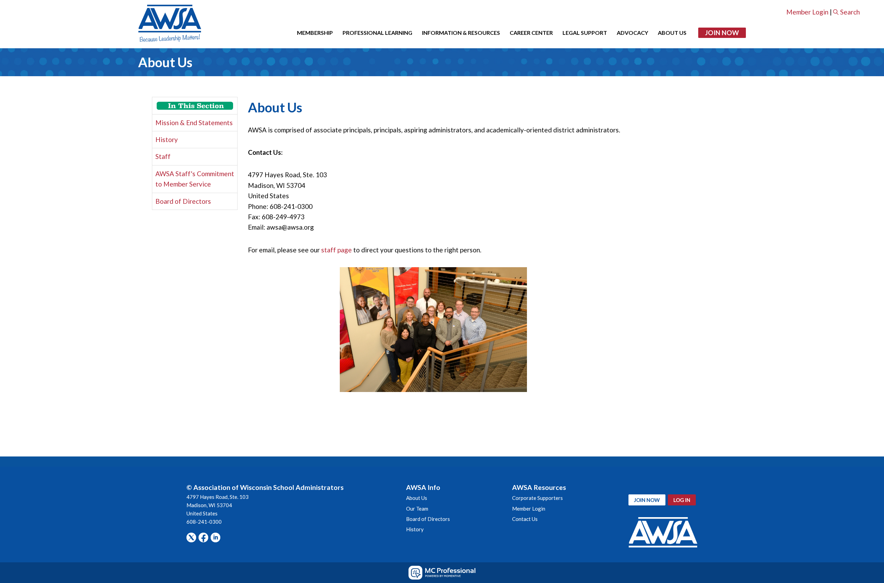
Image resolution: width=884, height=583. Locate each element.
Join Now (722, 33)
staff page (336, 250)
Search (850, 12)
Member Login (807, 12)
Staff (163, 156)
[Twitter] (191, 537)
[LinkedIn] (215, 537)
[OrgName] (169, 24)
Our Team (417, 508)
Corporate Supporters (537, 498)
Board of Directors (183, 201)
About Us (416, 498)
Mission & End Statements (194, 123)
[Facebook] (203, 537)
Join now (647, 500)
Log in (681, 500)
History (166, 139)
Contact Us (525, 519)
